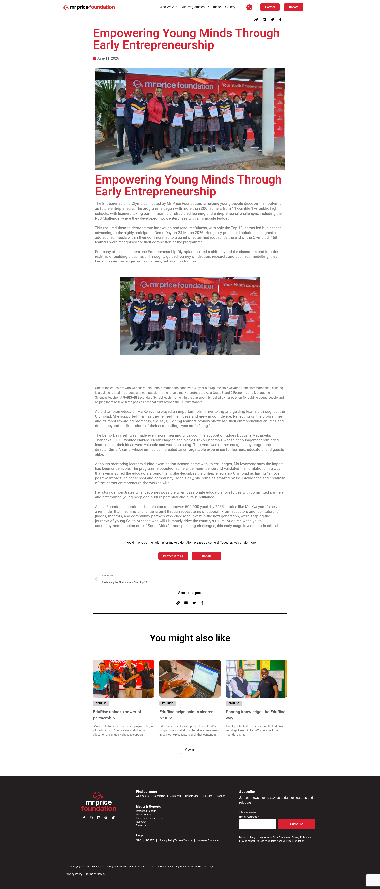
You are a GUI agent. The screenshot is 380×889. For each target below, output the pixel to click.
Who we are (142, 796)
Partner (221, 796)
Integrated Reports (146, 811)
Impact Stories (143, 814)
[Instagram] (91, 817)
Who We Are (168, 7)
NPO (138, 840)
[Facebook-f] (280, 19)
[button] (249, 7)
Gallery (230, 7)
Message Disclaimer (208, 840)
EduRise (207, 796)
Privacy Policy (166, 840)
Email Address (249, 817)
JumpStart (175, 796)
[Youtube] (106, 817)
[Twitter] (272, 19)
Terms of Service (183, 840)
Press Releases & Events (149, 818)
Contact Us (159, 796)
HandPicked (192, 796)
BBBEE (150, 840)
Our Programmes (193, 7)
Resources (142, 825)
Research (141, 821)
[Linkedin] (264, 19)
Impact (217, 7)
